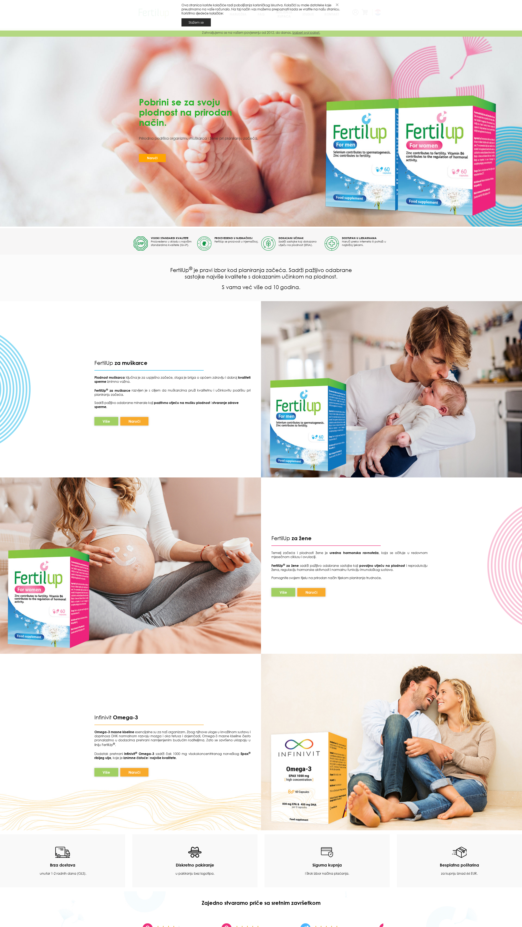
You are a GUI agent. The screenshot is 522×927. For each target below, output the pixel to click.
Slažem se (196, 22)
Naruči (152, 158)
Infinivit (103, 717)
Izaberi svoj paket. (306, 33)
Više (106, 421)
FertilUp (120, 363)
